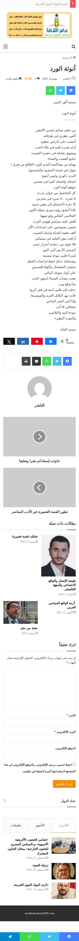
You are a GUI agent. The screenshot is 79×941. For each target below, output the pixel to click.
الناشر (66, 78)
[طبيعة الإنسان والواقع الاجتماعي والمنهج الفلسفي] (58, 555)
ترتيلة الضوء (40, 865)
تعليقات (16, 825)
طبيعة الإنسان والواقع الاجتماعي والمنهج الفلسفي (62, 585)
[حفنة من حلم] (20, 612)
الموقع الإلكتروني (65, 748)
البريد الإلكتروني (65, 731)
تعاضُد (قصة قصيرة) (25, 536)
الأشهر (40, 825)
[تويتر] (57, 361)
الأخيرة (63, 825)
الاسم (71, 715)
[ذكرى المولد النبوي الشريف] (64, 890)
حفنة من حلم (29, 628)
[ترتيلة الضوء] (64, 871)
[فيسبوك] (67, 361)
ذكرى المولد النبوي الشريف (51, 3)
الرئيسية (67, 57)
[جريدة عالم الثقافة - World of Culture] (39, 25)
